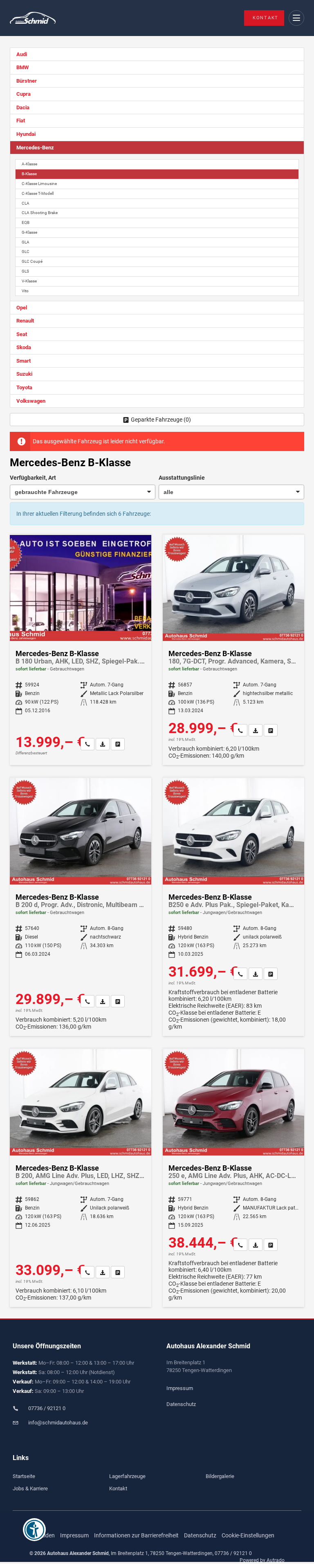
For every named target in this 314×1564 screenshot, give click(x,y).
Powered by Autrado (262, 1560)
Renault (25, 321)
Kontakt (265, 17)
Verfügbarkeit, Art (33, 477)
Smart (23, 361)
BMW (22, 67)
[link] (87, 744)
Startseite (24, 1476)
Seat (21, 334)
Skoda (23, 347)
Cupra (23, 94)
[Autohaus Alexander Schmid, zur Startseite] (33, 18)
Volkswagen (30, 401)
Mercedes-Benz (35, 147)
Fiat (20, 120)
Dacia (22, 107)
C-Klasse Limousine (39, 183)
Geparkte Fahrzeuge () (161, 419)
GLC (25, 251)
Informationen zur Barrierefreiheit (136, 1535)
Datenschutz (181, 1404)
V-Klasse (29, 281)
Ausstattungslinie (182, 477)
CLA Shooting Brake (40, 212)
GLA (25, 242)
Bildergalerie (220, 1476)
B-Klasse (29, 174)
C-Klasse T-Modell (38, 193)
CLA (25, 203)
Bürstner (26, 81)
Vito (25, 291)
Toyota (24, 387)
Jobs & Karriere (30, 1488)
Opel (21, 308)
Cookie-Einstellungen (248, 1535)
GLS (25, 271)
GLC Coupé (32, 261)
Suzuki (24, 374)
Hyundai (26, 134)
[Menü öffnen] (297, 18)
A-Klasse (29, 164)
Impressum (179, 1388)
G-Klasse (29, 232)
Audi (21, 54)
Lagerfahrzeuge (127, 1476)
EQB (25, 222)
